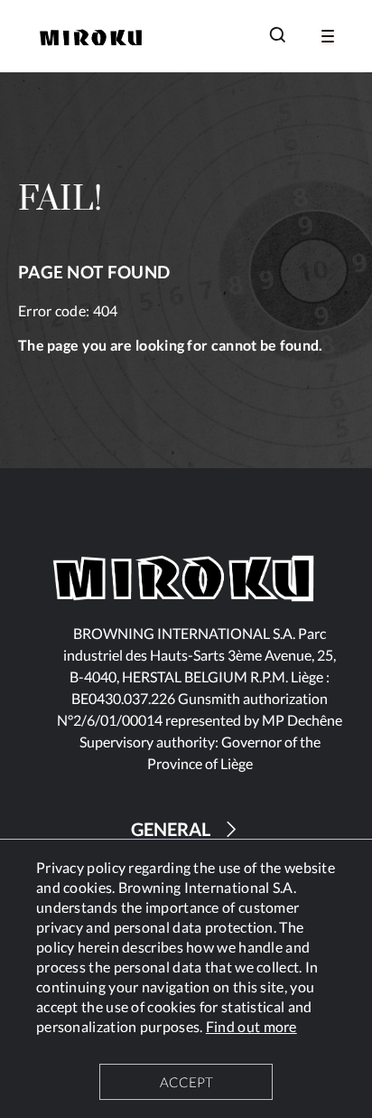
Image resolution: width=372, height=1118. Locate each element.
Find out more (251, 1026)
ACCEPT (186, 1082)
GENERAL (170, 829)
